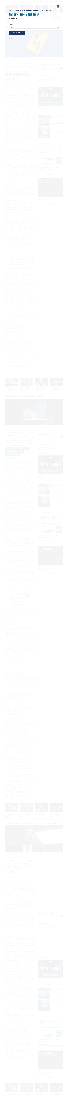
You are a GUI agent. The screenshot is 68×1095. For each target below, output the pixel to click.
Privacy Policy (12, 38)
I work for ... (13, 24)
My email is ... (14, 18)
